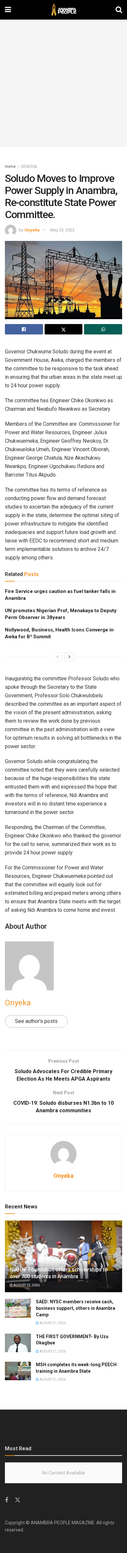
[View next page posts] (69, 656)
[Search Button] (119, 10)
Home (10, 166)
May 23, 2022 (62, 230)
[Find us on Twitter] (18, 1500)
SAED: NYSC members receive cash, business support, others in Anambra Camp (75, 1308)
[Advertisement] (63, 83)
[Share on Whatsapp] (103, 329)
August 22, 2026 (26, 1285)
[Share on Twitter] (64, 329)
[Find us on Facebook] (6, 1500)
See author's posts (36, 1021)
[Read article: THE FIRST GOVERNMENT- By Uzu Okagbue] (18, 1343)
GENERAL (29, 166)
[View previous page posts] (58, 656)
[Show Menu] (8, 10)
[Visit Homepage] (63, 10)
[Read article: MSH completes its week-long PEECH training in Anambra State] (18, 1371)
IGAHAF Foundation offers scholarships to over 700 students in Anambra (58, 1272)
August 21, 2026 (52, 1323)
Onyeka (32, 230)
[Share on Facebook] (24, 329)
